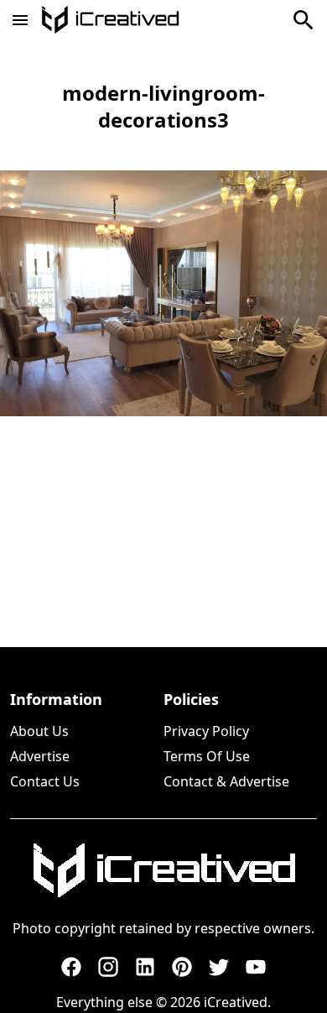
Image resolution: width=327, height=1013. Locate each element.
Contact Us (45, 781)
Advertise (40, 756)
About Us (39, 731)
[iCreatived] (163, 870)
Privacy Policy (206, 731)
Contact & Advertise (226, 781)
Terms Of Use (207, 756)
